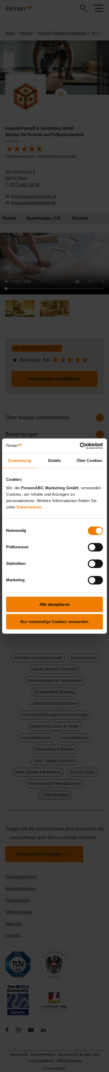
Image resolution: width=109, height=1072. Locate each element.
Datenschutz (29, 506)
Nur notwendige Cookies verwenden (54, 621)
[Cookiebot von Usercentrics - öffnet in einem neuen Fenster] (80, 445)
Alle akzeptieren (54, 604)
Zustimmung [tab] (19, 460)
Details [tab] (54, 460)
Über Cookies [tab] (89, 460)
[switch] (95, 547)
